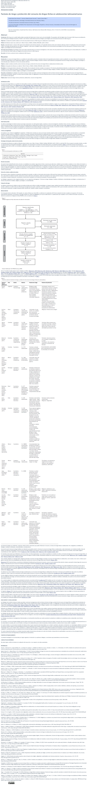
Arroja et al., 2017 (49, 97)
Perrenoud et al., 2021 (48, 567)
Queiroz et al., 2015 (38, 111)
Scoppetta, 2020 (37, 85)
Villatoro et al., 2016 (57, 567)
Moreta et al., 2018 (69, 97)
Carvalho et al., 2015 (39, 272)
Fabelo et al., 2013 (44, 273)
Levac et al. (69, 125)
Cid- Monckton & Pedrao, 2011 (13, 273)
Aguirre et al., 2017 (74, 555)
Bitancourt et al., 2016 (21, 85)
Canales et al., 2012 (72, 272)
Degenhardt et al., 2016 (27, 88)
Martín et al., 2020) (32, 110)
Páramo (8, 591)
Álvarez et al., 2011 (30, 567)
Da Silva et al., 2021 (48, 272)
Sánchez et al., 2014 (77, 97)
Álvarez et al (3, 562)
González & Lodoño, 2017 (6, 272)
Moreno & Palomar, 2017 (59, 97)
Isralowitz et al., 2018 (28, 606)
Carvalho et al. (42, 580)
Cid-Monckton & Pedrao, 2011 (52, 584)
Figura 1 (35, 195)
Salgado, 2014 (36, 606)
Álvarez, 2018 (28, 86)
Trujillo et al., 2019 (27, 272)
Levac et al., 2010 (7, 106)
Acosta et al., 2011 (35, 97)
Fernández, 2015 (29, 85)
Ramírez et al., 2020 (53, 594)
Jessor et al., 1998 (33, 94)
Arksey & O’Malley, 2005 (56, 105)
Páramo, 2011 (54, 560)
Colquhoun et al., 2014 (66, 105)
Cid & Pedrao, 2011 (34, 551)
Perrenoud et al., (56, 272)
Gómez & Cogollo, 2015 (18, 606)
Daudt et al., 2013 (75, 105)
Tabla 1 (64, 144)
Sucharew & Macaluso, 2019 (18, 106)
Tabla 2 (37, 276)
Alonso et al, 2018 (22, 567)
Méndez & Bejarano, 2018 (31, 273)
